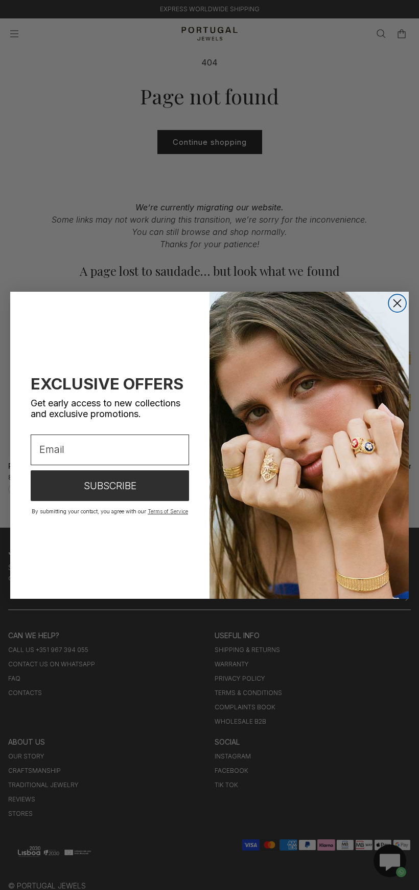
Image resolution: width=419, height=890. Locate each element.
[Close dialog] (397, 303)
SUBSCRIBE (110, 486)
